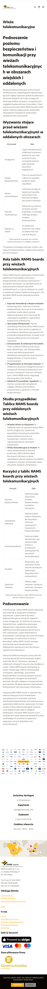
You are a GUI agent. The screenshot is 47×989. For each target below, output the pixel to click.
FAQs (3, 907)
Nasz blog (5, 928)
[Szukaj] (35, 7)
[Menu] (43, 7)
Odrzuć (30, 985)
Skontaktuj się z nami (9, 919)
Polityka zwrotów (8, 898)
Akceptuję (17, 985)
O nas (3, 916)
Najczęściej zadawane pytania (13, 901)
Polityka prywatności (9, 925)
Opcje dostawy (7, 895)
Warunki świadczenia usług (12, 922)
